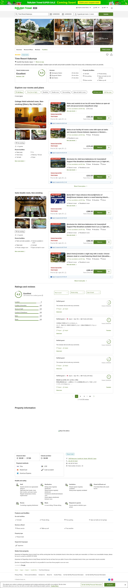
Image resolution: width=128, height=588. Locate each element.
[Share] (111, 54)
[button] (23, 8)
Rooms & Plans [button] (28, 49)
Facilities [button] (45, 49)
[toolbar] (61, 14)
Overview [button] (19, 49)
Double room (55, 92)
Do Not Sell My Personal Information (96, 574)
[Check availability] (109, 118)
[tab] (97, 92)
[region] (64, 585)
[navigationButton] (72, 396)
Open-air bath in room (79, 92)
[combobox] (32, 14)
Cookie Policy (55, 586)
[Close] (125, 585)
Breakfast (45, 92)
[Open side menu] (111, 8)
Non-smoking (66, 92)
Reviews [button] (37, 49)
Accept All (110, 584)
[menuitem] (83, 8)
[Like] (107, 54)
